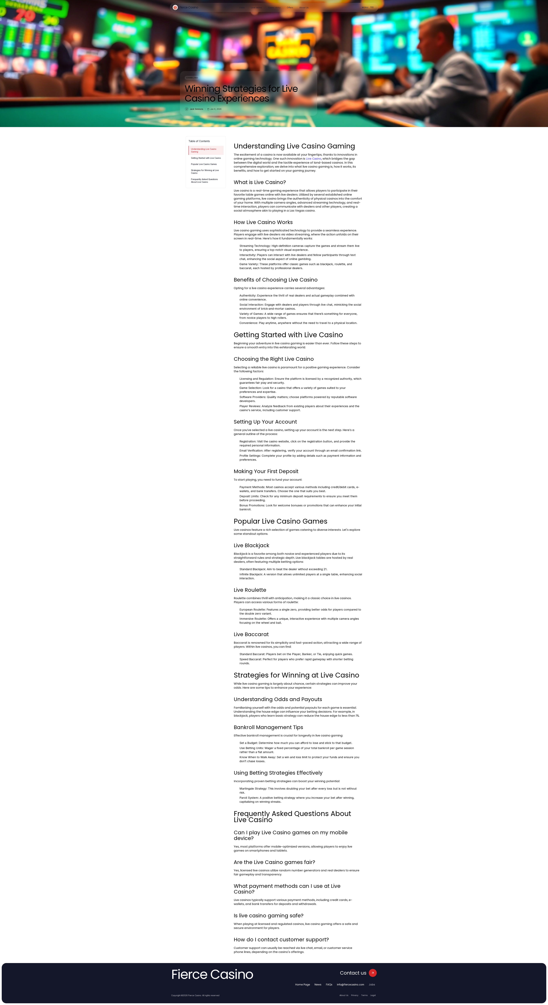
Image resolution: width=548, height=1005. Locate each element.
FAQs (329, 984)
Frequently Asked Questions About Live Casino (204, 180)
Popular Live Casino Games (204, 164)
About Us (344, 995)
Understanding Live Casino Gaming (203, 150)
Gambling (192, 78)
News (318, 984)
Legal (373, 995)
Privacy (354, 995)
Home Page (302, 984)
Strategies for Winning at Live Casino (205, 171)
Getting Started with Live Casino (206, 158)
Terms (364, 995)
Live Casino (313, 158)
